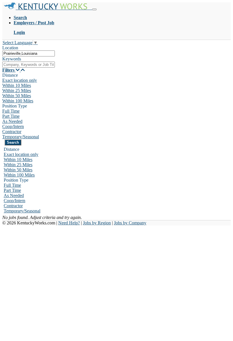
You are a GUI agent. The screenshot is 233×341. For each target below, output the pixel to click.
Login (19, 32)
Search (20, 17)
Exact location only (19, 80)
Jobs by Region (97, 222)
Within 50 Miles (16, 95)
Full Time (11, 111)
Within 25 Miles (16, 90)
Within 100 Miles (17, 100)
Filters (9, 70)
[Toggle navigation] (94, 9)
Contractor (11, 131)
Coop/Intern (13, 126)
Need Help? (69, 222)
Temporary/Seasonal (20, 136)
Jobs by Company (130, 222)
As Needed (12, 121)
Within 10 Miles (16, 85)
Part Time (11, 116)
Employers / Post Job (34, 22)
